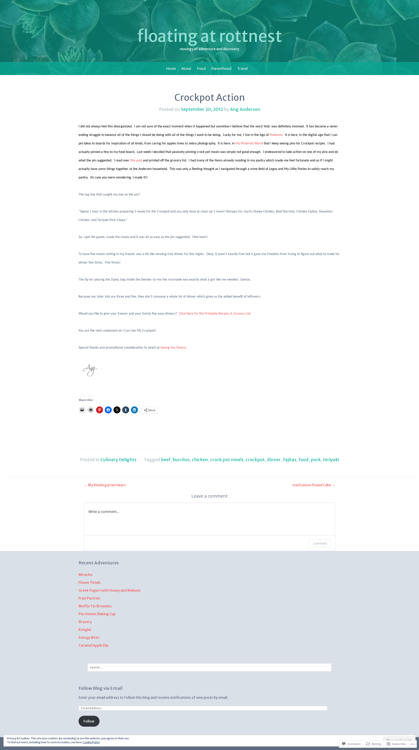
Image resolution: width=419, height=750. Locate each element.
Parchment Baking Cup (97, 614)
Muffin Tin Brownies (95, 606)
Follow (89, 721)
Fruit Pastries (89, 598)
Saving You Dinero (173, 347)
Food (201, 68)
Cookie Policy (91, 742)
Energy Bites (89, 637)
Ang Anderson (245, 109)
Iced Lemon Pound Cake (313, 485)
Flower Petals (90, 582)
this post (136, 160)
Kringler (85, 629)
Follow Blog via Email (100, 688)
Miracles (86, 574)
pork (316, 459)
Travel (242, 68)
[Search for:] (209, 667)
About (186, 68)
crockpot (255, 459)
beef (165, 459)
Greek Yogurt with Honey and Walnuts (110, 590)
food (304, 459)
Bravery (85, 622)
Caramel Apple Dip (94, 645)
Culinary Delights (118, 459)
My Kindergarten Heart (105, 485)
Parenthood (221, 68)
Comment (320, 543)
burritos (181, 459)
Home (171, 68)
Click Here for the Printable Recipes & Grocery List (215, 313)
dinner (274, 459)
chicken (200, 459)
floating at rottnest (209, 36)
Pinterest (276, 135)
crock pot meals (227, 459)
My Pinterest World (249, 143)
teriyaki (331, 459)
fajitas (289, 459)
